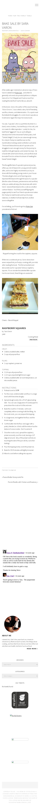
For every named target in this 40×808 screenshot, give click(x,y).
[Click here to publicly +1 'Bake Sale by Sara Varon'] (8, 462)
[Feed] (19, 607)
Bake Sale (18, 93)
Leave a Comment (25, 30)
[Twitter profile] (3, 607)
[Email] (23, 607)
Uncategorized (12, 470)
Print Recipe (33, 339)
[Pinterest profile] (11, 607)
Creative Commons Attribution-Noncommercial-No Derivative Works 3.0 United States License (20, 796)
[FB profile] (7, 607)
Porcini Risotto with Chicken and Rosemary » (23, 482)
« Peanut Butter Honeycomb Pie (12, 477)
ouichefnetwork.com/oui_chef (20, 802)
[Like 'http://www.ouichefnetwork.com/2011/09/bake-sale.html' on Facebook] (3, 462)
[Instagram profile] (15, 607)
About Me (6, 635)
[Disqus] (20, 516)
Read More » (32, 649)
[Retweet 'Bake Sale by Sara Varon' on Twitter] (13, 462)
